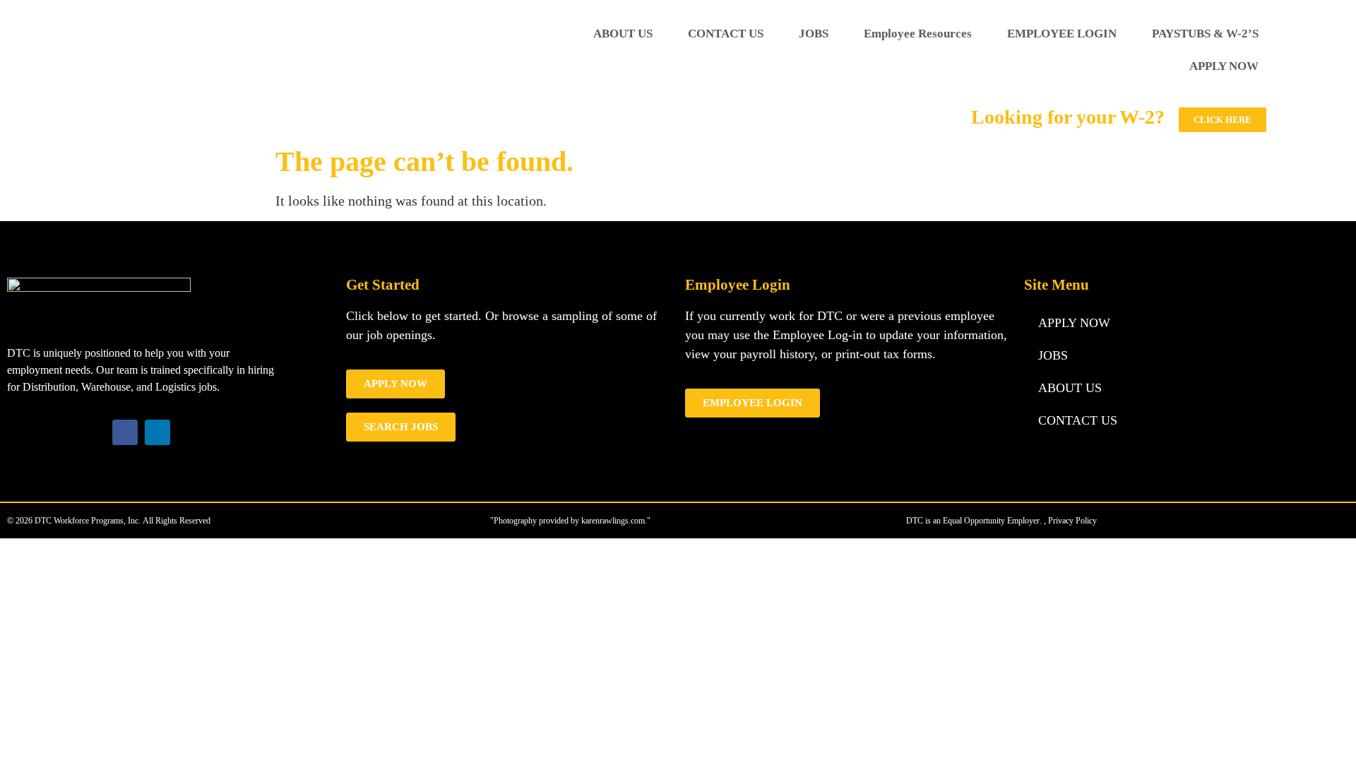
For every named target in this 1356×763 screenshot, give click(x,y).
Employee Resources (918, 33)
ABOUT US (623, 33)
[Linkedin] (157, 432)
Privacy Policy (1072, 521)
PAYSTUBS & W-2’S (1205, 33)
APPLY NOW (1224, 66)
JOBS (813, 33)
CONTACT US (725, 33)
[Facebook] (125, 432)
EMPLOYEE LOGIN (1062, 33)
